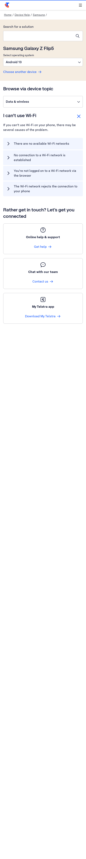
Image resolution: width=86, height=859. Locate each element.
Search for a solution (18, 27)
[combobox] (38, 36)
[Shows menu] (80, 5)
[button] (43, 62)
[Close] (79, 116)
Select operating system (18, 55)
